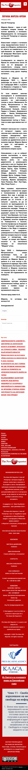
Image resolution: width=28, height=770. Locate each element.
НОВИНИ (3, 435)
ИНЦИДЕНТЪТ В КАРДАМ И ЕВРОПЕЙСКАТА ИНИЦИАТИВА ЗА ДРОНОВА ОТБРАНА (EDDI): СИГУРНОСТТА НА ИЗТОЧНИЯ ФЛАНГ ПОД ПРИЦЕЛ (13, 389)
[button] (14, 461)
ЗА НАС (3, 437)
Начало (3, 433)
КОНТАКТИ (4, 439)
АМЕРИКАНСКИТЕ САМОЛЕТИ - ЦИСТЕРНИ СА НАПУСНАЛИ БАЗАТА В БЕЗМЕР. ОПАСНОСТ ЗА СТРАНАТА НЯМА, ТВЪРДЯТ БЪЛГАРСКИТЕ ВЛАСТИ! (13, 346)
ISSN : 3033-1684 (6, 445)
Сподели (4, 310)
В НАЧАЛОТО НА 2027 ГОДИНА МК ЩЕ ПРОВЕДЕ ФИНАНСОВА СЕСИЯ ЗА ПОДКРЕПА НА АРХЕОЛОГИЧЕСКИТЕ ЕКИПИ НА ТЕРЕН (14, 369)
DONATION (4, 443)
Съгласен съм (9, 768)
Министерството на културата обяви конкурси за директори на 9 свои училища (14, 358)
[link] (11, 5)
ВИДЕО (3, 441)
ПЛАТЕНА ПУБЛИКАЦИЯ (8, 447)
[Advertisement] (14, 413)
